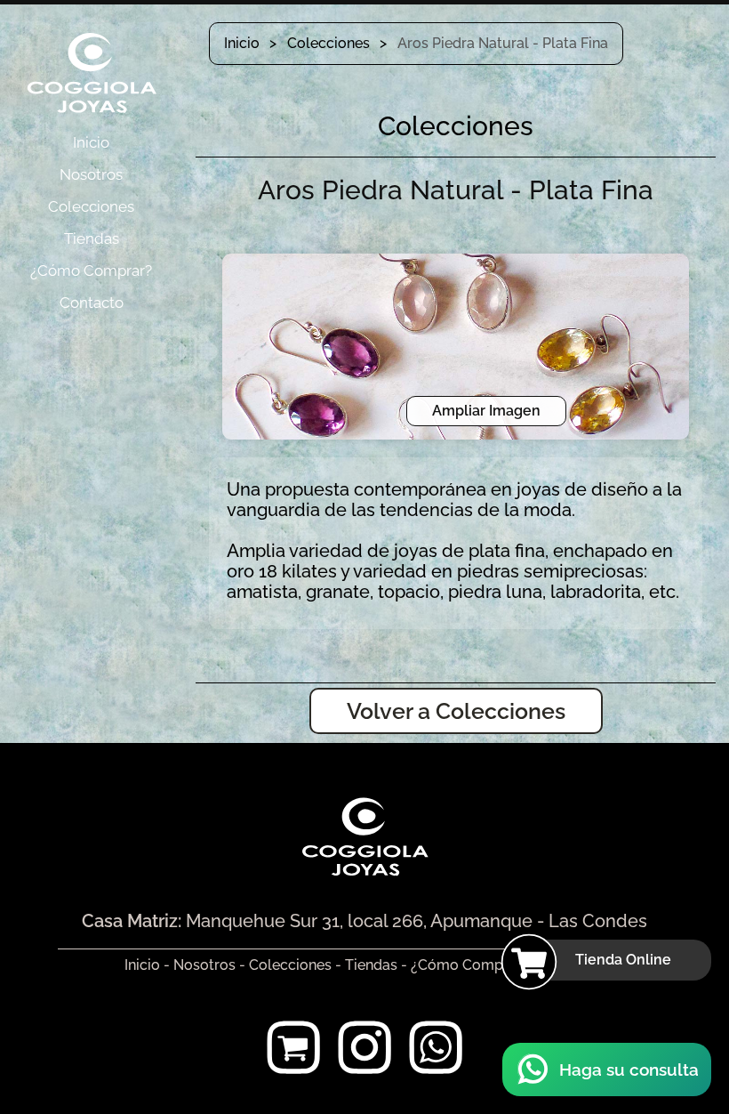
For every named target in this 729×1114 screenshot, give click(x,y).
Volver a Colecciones (456, 711)
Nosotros (91, 174)
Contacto (92, 302)
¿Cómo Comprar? (91, 270)
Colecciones (91, 206)
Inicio (91, 142)
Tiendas (91, 238)
